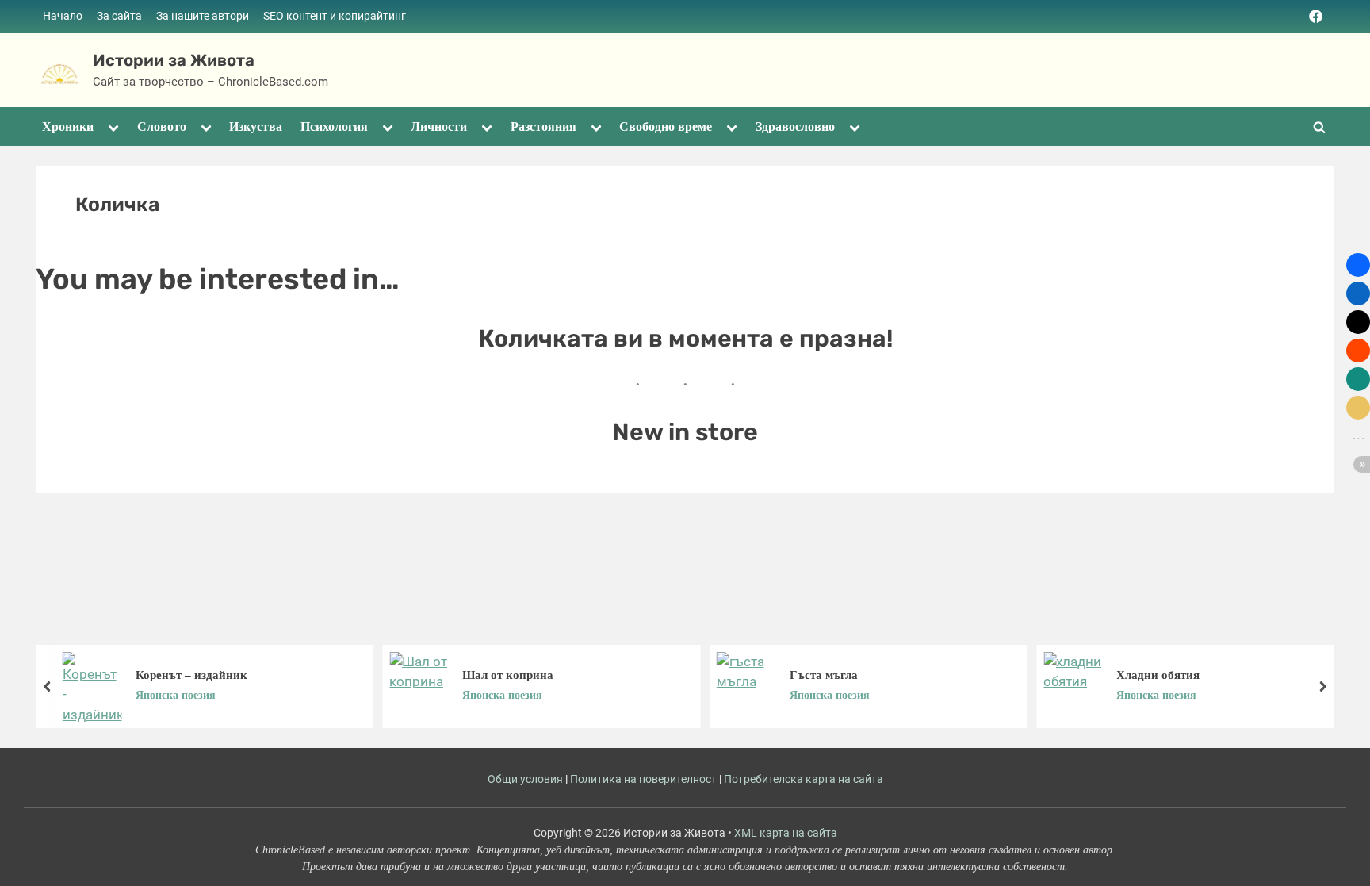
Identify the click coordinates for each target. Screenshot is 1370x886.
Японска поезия (176, 694)
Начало (62, 16)
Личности (439, 126)
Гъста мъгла (824, 674)
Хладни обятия (1158, 674)
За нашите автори (202, 16)
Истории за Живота (173, 60)
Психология (334, 126)
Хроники (68, 126)
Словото (161, 126)
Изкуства (255, 126)
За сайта (119, 16)
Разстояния (543, 126)
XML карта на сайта (785, 833)
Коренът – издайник (191, 674)
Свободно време (665, 126)
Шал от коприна (507, 674)
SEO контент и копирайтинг (334, 16)
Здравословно (795, 126)
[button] (1358, 265)
